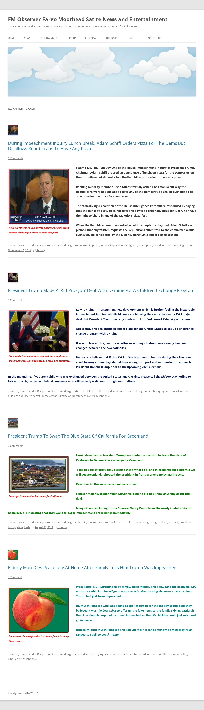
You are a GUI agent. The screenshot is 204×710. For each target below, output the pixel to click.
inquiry (105, 245)
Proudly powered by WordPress (25, 693)
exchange (137, 391)
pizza (149, 245)
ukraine (63, 396)
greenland (161, 522)
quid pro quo (16, 396)
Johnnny (40, 250)
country (104, 522)
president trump (163, 245)
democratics (123, 391)
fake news (110, 654)
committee (81, 245)
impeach (94, 245)
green (150, 522)
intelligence (130, 245)
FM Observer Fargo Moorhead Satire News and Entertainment (87, 19)
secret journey (41, 396)
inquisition (116, 245)
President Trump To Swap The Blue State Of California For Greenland (78, 436)
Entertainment (49, 38)
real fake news (167, 654)
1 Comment (15, 577)
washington (181, 245)
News (27, 38)
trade (27, 527)
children (80, 391)
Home (11, 38)
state (20, 527)
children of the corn (97, 391)
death (78, 654)
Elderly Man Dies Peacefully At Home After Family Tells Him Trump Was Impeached (92, 567)
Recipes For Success (49, 245)
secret (28, 396)
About (133, 38)
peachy (133, 654)
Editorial (91, 38)
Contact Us (153, 38)
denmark (121, 522)
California (80, 522)
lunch (141, 245)
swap (54, 396)
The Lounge (113, 38)
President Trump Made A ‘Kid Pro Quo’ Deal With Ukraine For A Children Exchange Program (101, 290)
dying (100, 654)
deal (112, 391)
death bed (89, 654)
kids (168, 391)
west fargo (183, 654)
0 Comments (15, 158)
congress (92, 522)
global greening (137, 522)
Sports (72, 38)
